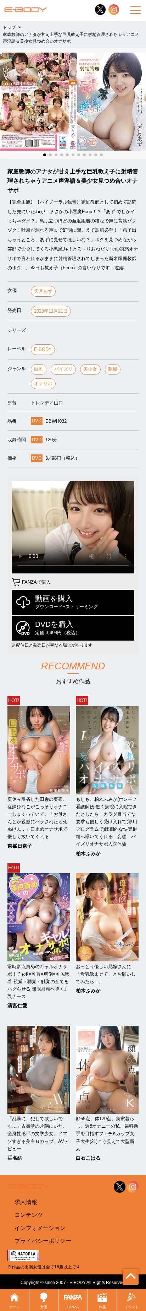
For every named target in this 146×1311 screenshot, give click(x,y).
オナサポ (43, 383)
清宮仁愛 (17, 1005)
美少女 (90, 369)
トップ (9, 27)
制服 (112, 369)
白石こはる (88, 1157)
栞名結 (14, 1157)
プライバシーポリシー (43, 1240)
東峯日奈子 (19, 845)
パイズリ (63, 369)
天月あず (43, 291)
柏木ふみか (88, 853)
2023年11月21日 (51, 311)
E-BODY (43, 349)
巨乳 (38, 369)
